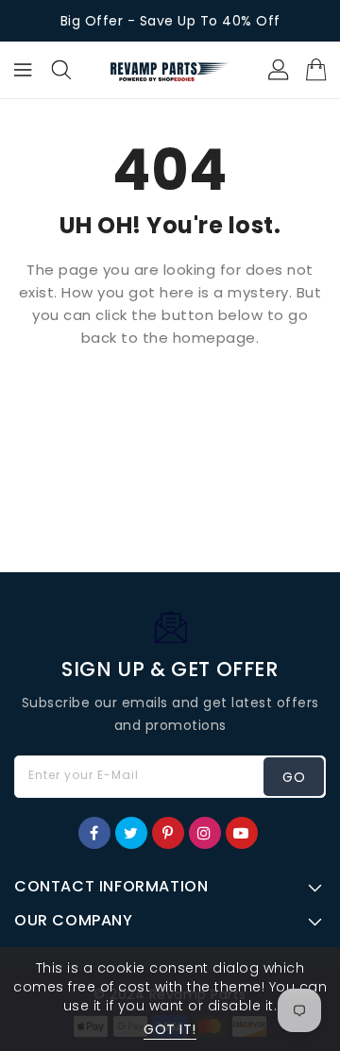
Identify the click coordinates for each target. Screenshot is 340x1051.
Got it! (170, 1029)
